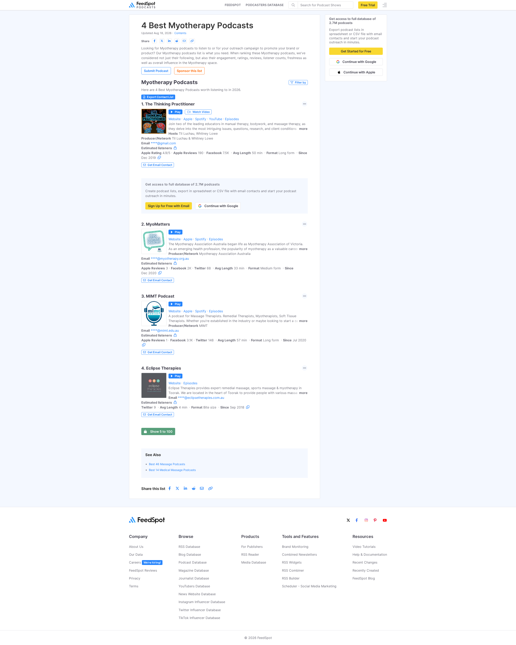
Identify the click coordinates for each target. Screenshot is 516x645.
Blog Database (190, 554)
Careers (145, 562)
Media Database (253, 562)
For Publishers (252, 547)
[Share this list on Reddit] (176, 41)
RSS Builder (291, 578)
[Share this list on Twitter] (161, 41)
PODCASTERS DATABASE (265, 5)
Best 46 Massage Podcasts (167, 464)
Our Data (136, 554)
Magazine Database (194, 570)
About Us (136, 547)
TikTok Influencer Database (199, 618)
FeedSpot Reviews (143, 570)
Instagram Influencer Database (202, 602)
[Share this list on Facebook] (154, 41)
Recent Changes (365, 562)
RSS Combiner (293, 570)
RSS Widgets (292, 562)
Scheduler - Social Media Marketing (309, 586)
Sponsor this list (189, 71)
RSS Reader (250, 554)
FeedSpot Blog (364, 578)
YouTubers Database (194, 586)
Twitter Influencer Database (200, 610)
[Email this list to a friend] (184, 41)
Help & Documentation (370, 554)
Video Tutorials (364, 547)
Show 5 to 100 (161, 431)
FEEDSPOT (233, 5)
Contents (180, 33)
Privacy (134, 578)
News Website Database (197, 594)
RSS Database (189, 547)
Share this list (153, 489)
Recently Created (366, 570)
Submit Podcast (156, 71)
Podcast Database (193, 562)
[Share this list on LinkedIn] (169, 41)
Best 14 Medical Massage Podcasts (172, 470)
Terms (133, 586)
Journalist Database (194, 578)
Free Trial (368, 5)
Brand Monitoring (295, 547)
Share (145, 41)
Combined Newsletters (299, 554)
